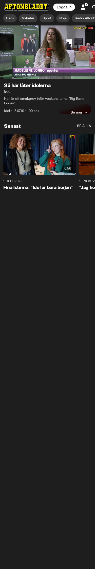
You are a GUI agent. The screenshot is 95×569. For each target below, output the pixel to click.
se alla (84, 126)
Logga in (64, 7)
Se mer (76, 112)
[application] (47, 52)
